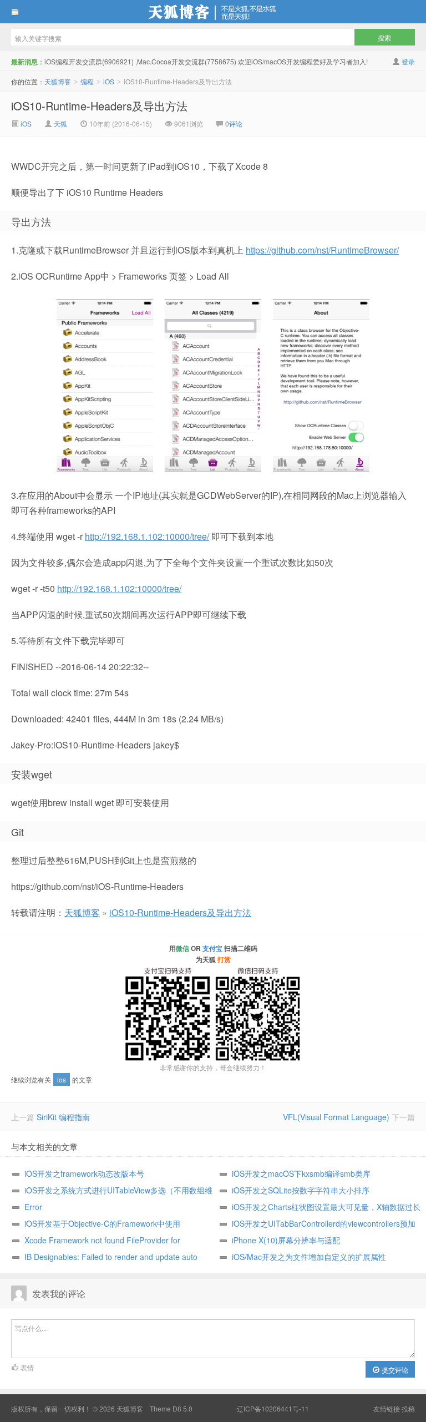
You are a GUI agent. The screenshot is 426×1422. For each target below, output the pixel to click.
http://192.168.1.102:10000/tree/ (147, 536)
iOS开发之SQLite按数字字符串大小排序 (300, 1190)
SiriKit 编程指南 (63, 1116)
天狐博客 (213, 11)
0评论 (233, 123)
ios (61, 1079)
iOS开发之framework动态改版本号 (84, 1173)
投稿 (408, 1408)
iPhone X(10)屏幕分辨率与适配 (286, 1240)
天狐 (60, 123)
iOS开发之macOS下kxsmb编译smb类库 (301, 1173)
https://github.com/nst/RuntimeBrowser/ (322, 250)
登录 (408, 61)
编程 (87, 81)
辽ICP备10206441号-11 (273, 1408)
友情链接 (386, 1408)
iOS (108, 81)
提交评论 (394, 1369)
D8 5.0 (182, 1408)
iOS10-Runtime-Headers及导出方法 (99, 106)
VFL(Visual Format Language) (336, 1116)
